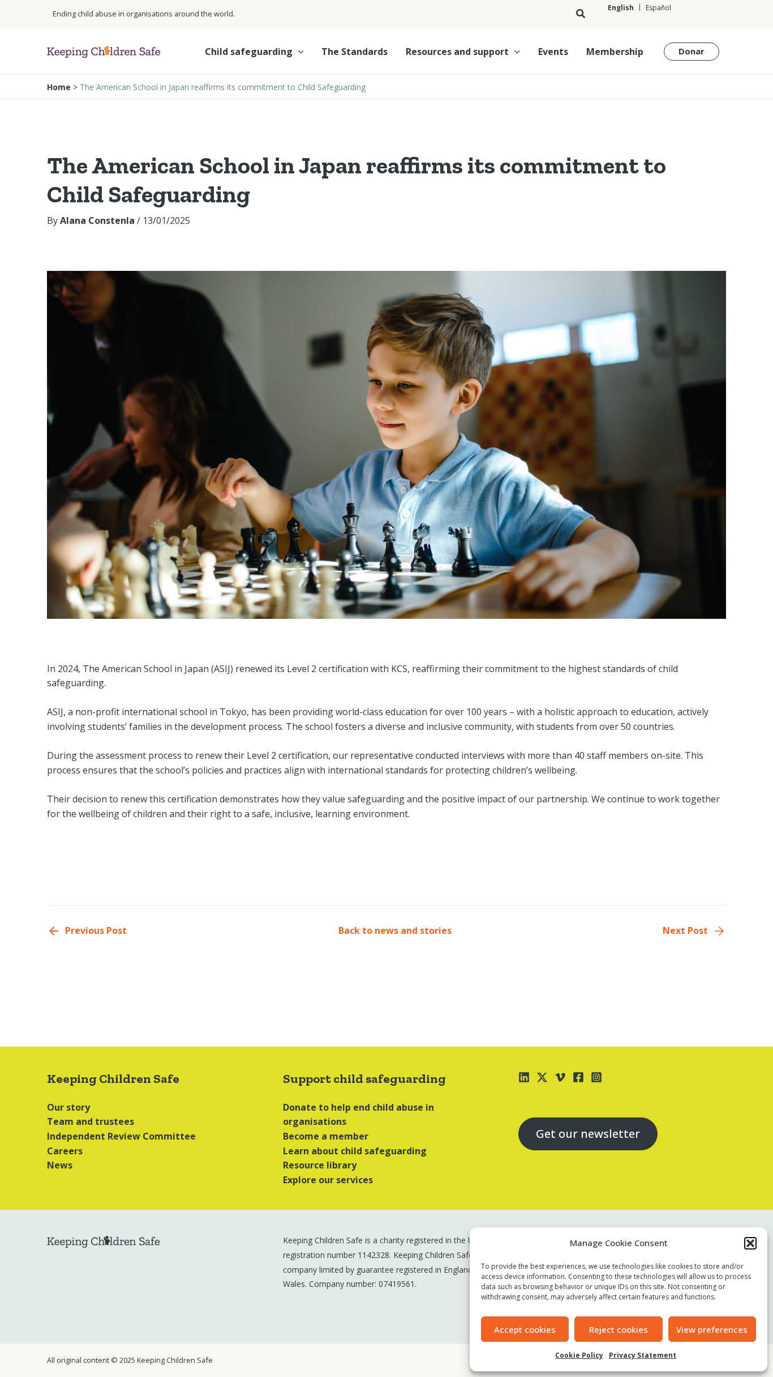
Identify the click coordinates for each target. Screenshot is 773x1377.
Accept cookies (525, 1329)
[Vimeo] (560, 1077)
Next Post (685, 930)
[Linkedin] (524, 1077)
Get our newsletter (588, 1133)
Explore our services (328, 1180)
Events (553, 51)
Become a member (325, 1136)
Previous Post (96, 930)
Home (59, 87)
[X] (542, 1077)
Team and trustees (90, 1121)
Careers (65, 1151)
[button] (750, 1243)
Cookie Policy (579, 1355)
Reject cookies (618, 1329)
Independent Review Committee (121, 1136)
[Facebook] (578, 1077)
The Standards (354, 51)
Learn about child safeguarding (355, 1151)
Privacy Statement (642, 1355)
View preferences (712, 1329)
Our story (68, 1107)
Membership (614, 51)
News (59, 1165)
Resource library (320, 1165)
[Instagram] (596, 1077)
